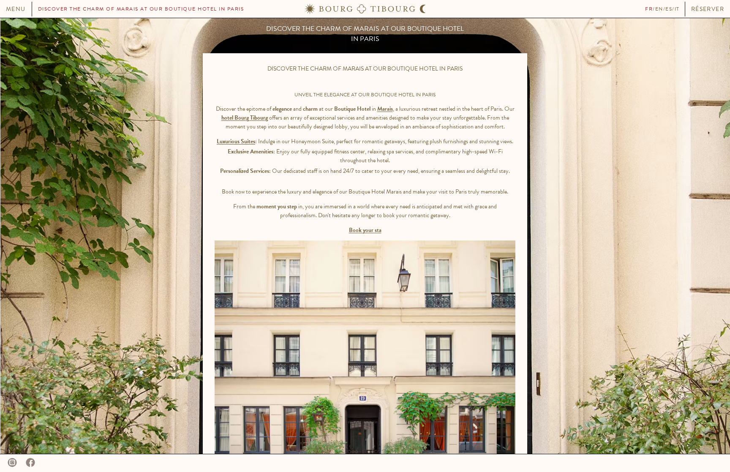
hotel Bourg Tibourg (244, 117)
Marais (385, 108)
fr (649, 9)
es (668, 9)
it (677, 9)
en (659, 9)
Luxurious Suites (236, 141)
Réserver (707, 9)
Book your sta (365, 230)
